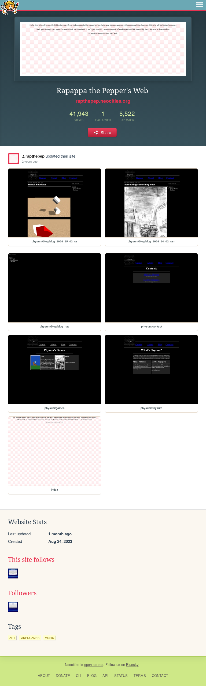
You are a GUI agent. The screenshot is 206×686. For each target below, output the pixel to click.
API (105, 675)
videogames (29, 638)
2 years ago (30, 161)
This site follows (31, 559)
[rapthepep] (13, 158)
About (44, 675)
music (49, 638)
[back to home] (10, 7)
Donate (63, 675)
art (12, 638)
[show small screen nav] (199, 5)
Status (121, 675)
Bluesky (132, 664)
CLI (78, 675)
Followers (22, 593)
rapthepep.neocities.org (103, 100)
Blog (92, 675)
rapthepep (35, 156)
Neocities (72, 664)
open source (93, 664)
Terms (140, 675)
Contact (160, 675)
